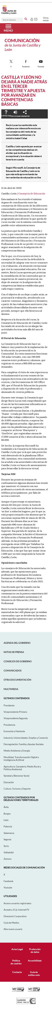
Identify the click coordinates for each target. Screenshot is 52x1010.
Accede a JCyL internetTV (16, 909)
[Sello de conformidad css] (18, 990)
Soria (6, 846)
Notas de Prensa (14, 652)
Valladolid (9, 852)
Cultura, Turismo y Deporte (17, 788)
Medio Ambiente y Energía (17, 750)
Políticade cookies (16, 962)
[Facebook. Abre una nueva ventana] (26, 62)
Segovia (7, 839)
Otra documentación (17, 679)
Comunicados (13, 670)
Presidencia (9, 724)
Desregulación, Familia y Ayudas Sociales (24, 744)
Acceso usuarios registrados (17, 903)
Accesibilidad (34, 960)
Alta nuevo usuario (13, 929)
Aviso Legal (17, 949)
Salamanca (9, 833)
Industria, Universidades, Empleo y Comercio (26, 737)
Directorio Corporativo (15, 916)
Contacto (17, 972)
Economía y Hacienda (14, 731)
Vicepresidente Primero (15, 712)
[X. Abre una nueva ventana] (11, 62)
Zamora (7, 858)
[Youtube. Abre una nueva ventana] (41, 62)
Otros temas (46, 19)
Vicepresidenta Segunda (16, 718)
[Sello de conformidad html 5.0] (34, 990)
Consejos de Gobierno (18, 661)
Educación (9, 782)
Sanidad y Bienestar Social (16, 775)
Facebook (8, 881)
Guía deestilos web (34, 973)
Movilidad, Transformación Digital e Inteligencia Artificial (21, 758)
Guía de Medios (11, 922)
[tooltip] (32, 19)
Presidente (9, 705)
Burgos (7, 813)
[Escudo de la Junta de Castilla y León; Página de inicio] (8, 13)
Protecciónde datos (35, 950)
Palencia (8, 826)
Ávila (6, 807)
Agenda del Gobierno (17, 643)
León (6, 820)
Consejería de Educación (31, 193)
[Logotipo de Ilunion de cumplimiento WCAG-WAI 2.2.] (26, 1003)
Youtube (8, 887)
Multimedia (11, 689)
